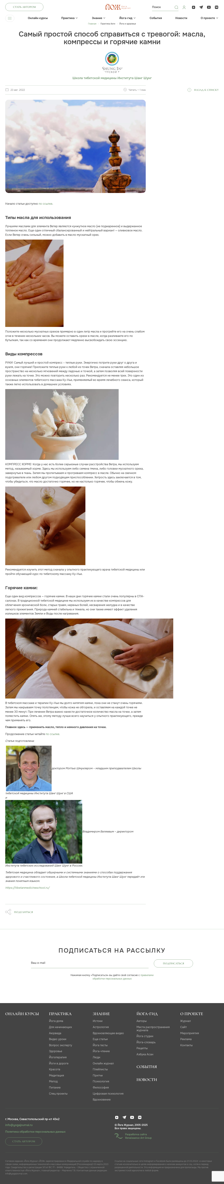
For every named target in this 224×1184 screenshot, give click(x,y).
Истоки (98, 1021)
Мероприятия (189, 1033)
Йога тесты (100, 1045)
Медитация (56, 1075)
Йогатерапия (58, 1057)
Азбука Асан (144, 1054)
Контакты (186, 1045)
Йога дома (56, 1021)
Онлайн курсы (38, 18)
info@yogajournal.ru (19, 1125)
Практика (68, 18)
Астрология (101, 1027)
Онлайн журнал (103, 1063)
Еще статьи (100, 1039)
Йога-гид (125, 18)
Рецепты (142, 1048)
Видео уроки (57, 1039)
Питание (55, 1087)
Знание (97, 18)
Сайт (183, 1027)
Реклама (186, 1039)
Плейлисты (100, 1069)
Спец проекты (58, 1093)
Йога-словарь (146, 1042)
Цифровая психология (108, 1093)
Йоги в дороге (58, 1063)
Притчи (98, 1075)
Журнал (185, 1021)
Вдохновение (102, 1099)
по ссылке (45, 204)
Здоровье (55, 1051)
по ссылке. (53, 734)
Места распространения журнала (153, 1028)
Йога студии (144, 1036)
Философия (101, 1087)
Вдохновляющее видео (108, 1033)
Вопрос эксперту (60, 1045)
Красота (54, 1069)
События (156, 18)
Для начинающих (60, 1027)
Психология (101, 1081)
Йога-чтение (101, 1051)
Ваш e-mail (38, 963)
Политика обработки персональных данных (35, 1132)
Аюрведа (55, 1033)
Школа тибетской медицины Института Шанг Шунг (112, 78)
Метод (53, 1081)
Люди (96, 1057)
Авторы (141, 1021)
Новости (181, 18)
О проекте (208, 18)
